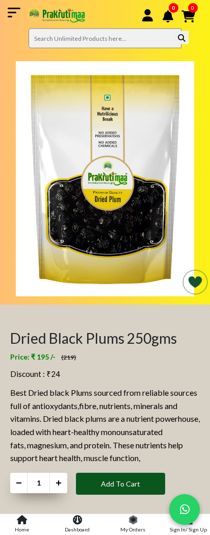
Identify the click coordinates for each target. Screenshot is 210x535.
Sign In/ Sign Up (188, 529)
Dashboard (77, 529)
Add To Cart (120, 483)
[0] (175, 29)
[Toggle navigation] (46, 15)
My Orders (132, 529)
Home (22, 529)
